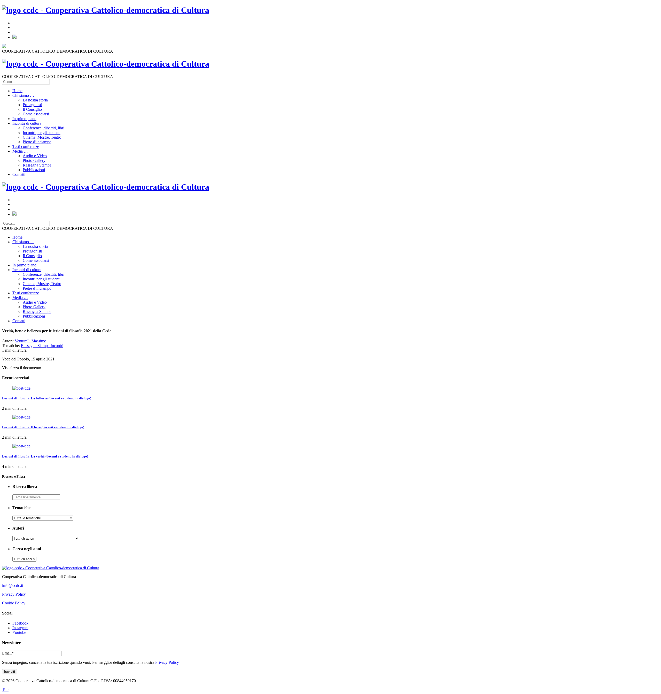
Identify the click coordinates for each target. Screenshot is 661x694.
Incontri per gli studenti (41, 132)
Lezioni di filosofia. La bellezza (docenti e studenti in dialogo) (46, 398)
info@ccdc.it (12, 585)
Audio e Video (35, 156)
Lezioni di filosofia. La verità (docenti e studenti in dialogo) (45, 456)
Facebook (20, 623)
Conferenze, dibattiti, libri (43, 128)
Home (17, 91)
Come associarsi (36, 114)
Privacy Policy (14, 594)
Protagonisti (32, 104)
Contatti (18, 174)
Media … (20, 151)
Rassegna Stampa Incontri (42, 345)
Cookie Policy (13, 603)
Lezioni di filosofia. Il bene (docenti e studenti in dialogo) (43, 427)
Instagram (20, 628)
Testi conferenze (25, 146)
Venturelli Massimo (30, 341)
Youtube (19, 632)
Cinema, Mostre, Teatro (42, 137)
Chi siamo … (23, 95)
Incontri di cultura (26, 123)
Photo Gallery (34, 160)
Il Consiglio (32, 109)
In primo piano (24, 118)
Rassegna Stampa (37, 165)
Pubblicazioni (34, 170)
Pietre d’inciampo (37, 142)
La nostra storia (35, 100)
